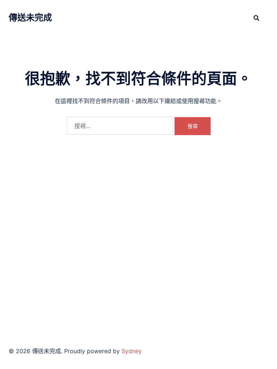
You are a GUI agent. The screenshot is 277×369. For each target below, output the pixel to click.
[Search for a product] (256, 18)
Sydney (132, 351)
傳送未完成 (30, 17)
